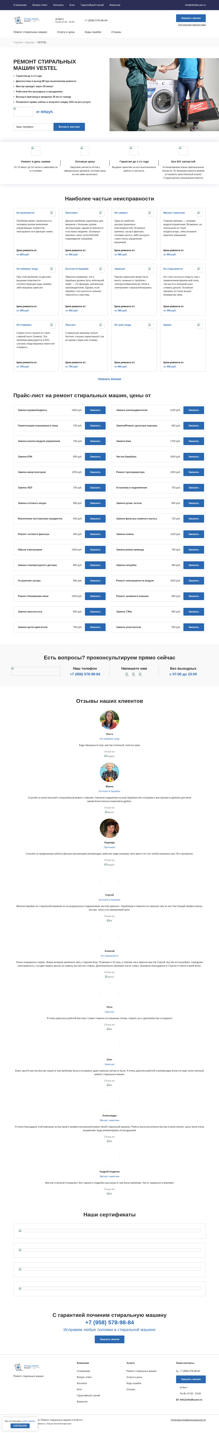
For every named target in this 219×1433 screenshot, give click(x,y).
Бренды (30, 42)
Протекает (109, 847)
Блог (72, 5)
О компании (20, 5)
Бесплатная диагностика (192, 25)
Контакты (58, 5)
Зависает (109, 1064)
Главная (18, 42)
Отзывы (116, 32)
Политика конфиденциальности (188, 1420)
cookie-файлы (28, 1421)
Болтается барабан (109, 791)
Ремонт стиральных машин (30, 32)
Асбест (59, 19)
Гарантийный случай (92, 5)
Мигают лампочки (109, 1120)
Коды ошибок (93, 32)
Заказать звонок (191, 18)
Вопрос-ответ (39, 5)
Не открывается (109, 956)
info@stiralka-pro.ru (195, 5)
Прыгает (109, 1012)
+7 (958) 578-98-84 (85, 674)
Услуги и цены (66, 32)
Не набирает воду (109, 739)
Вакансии (115, 5)
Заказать (95, 410)
